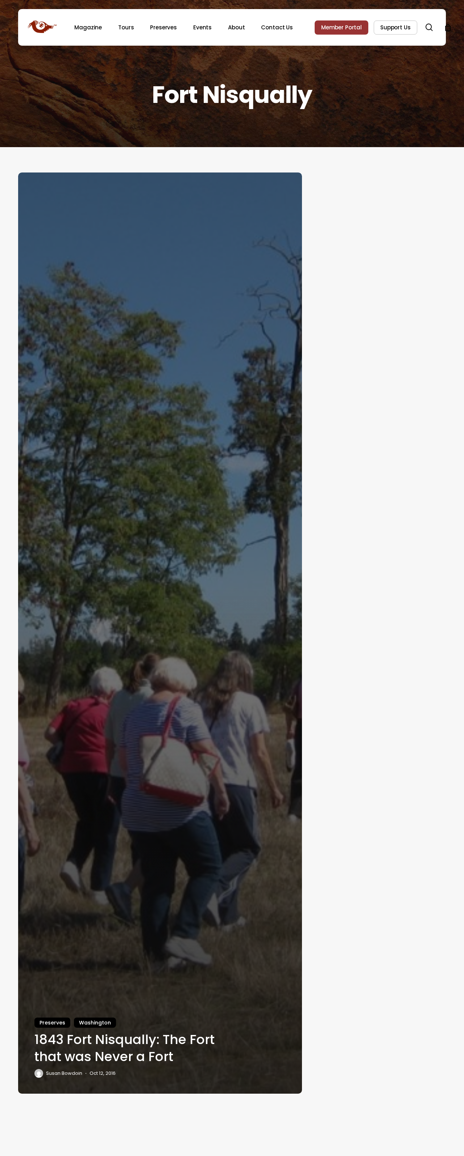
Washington (95, 1022)
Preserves (52, 1022)
